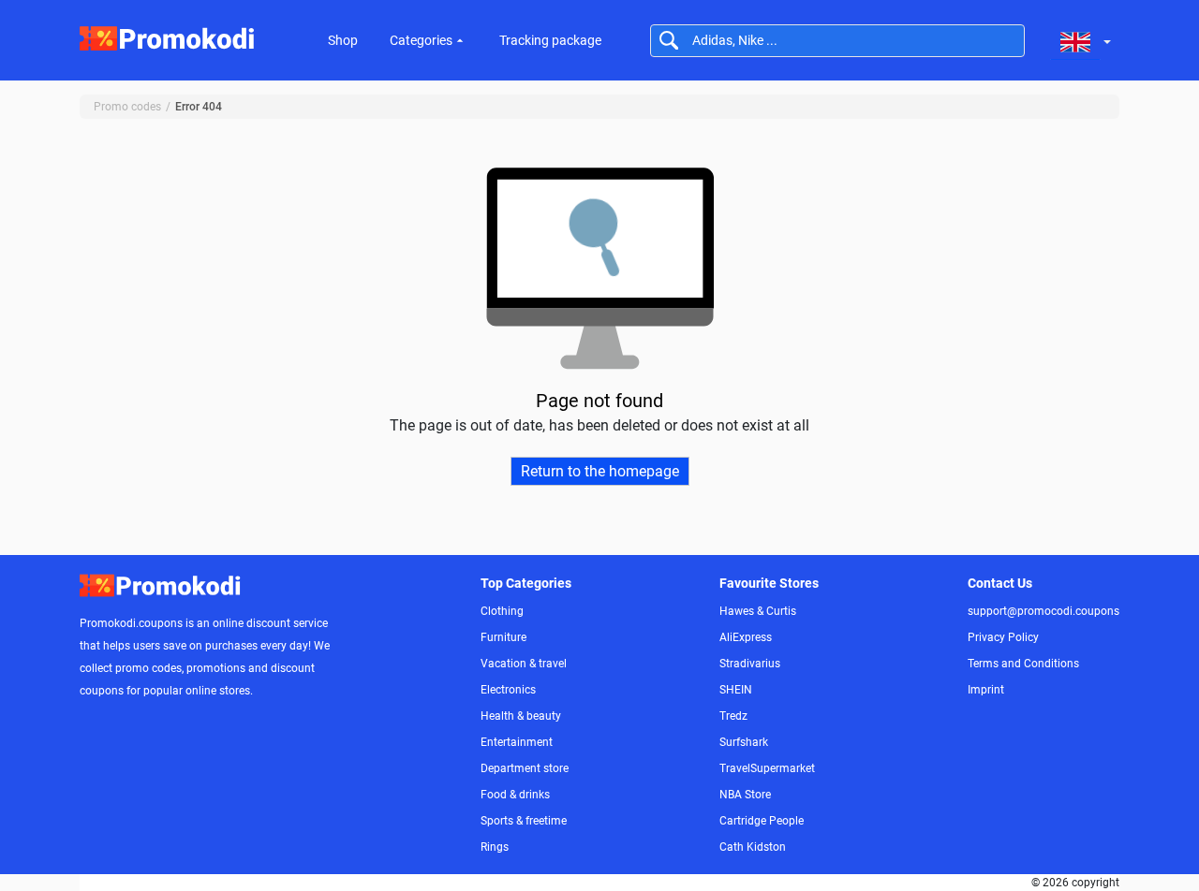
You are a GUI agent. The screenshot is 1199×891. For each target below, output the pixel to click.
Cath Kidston (752, 847)
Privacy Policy (1003, 637)
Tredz (733, 716)
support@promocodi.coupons (1043, 611)
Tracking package (550, 40)
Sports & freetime (524, 820)
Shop (343, 40)
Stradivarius (749, 663)
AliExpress (745, 637)
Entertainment (517, 742)
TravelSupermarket (767, 768)
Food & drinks (515, 794)
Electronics (508, 689)
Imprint (986, 689)
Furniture (503, 637)
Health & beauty (521, 716)
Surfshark (743, 742)
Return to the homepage (600, 471)
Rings (495, 847)
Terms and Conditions (1023, 663)
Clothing (502, 611)
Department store (525, 768)
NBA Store (745, 794)
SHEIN (735, 689)
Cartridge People (761, 820)
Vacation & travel (524, 663)
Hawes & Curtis (757, 611)
